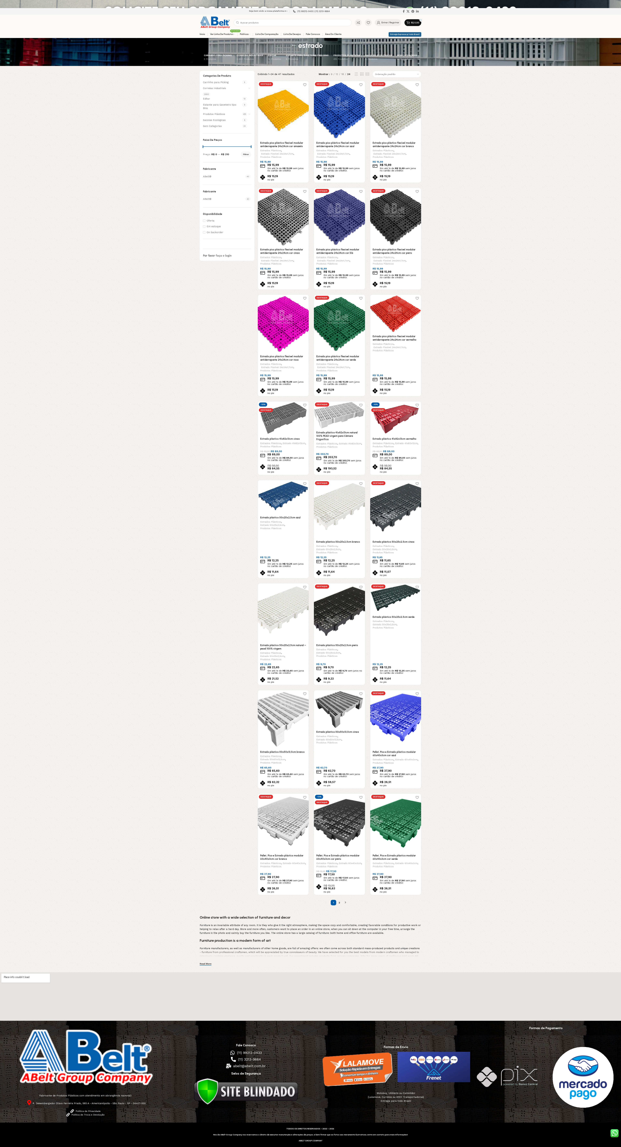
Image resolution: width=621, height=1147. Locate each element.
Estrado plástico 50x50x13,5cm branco (282, 751)
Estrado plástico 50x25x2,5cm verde (393, 617)
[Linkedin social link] (417, 11)
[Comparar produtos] (358, 22)
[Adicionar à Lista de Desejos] (305, 84)
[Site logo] (215, 22)
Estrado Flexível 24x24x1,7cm (276, 153)
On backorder (215, 232)
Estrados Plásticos (270, 150)
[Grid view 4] (367, 74)
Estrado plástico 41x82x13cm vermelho (394, 438)
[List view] (356, 74)
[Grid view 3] (361, 74)
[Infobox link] (311, 11)
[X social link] (408, 11)
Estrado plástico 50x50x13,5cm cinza (337, 731)
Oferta (210, 220)
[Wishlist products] (368, 22)
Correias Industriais (214, 88)
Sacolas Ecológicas (214, 120)
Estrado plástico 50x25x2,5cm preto (337, 645)
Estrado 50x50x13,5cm (272, 759)
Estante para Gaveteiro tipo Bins (219, 106)
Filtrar (246, 154)
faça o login (224, 255)
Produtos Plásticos (214, 114)
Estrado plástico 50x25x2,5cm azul (280, 517)
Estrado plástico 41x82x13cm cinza (280, 438)
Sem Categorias (212, 126)
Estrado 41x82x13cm (294, 443)
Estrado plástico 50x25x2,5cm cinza (393, 541)
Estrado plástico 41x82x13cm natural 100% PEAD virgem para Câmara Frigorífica (337, 436)
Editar (206, 98)
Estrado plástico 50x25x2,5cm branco (338, 541)
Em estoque (214, 226)
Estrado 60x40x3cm (406, 759)
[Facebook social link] (404, 11)
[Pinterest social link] (412, 11)
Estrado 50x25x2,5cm (272, 525)
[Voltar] (294, 45)
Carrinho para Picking (216, 82)
